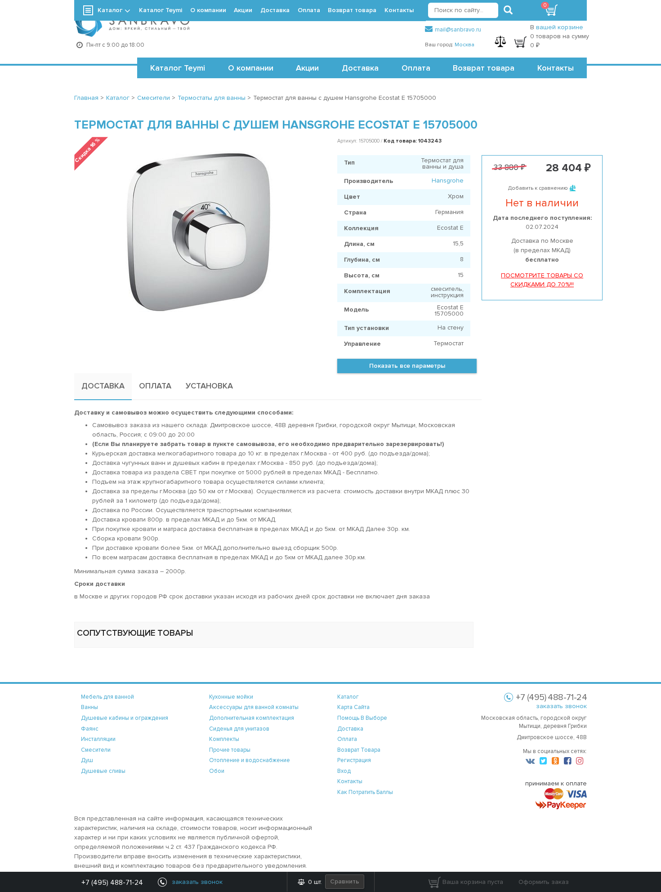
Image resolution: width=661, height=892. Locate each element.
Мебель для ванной (107, 696)
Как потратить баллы (365, 792)
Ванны (89, 707)
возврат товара (358, 750)
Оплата (416, 68)
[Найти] (508, 10)
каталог (348, 696)
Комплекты (224, 739)
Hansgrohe (448, 180)
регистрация (354, 760)
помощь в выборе (362, 718)
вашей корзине (559, 27)
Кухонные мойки (231, 696)
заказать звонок (561, 706)
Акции (307, 68)
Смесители (96, 750)
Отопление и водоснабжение (249, 760)
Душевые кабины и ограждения (124, 718)
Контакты (555, 68)
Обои (216, 771)
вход (344, 771)
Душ (87, 760)
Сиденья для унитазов (239, 728)
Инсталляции (98, 739)
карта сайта (353, 707)
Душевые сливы (103, 771)
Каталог (110, 10)
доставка (350, 728)
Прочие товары (229, 750)
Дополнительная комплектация (251, 718)
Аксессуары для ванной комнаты (254, 707)
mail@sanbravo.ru (458, 29)
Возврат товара (483, 68)
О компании (250, 68)
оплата (347, 739)
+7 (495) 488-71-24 (112, 882)
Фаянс (89, 728)
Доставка (360, 68)
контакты (349, 781)
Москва (464, 44)
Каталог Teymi (177, 68)
